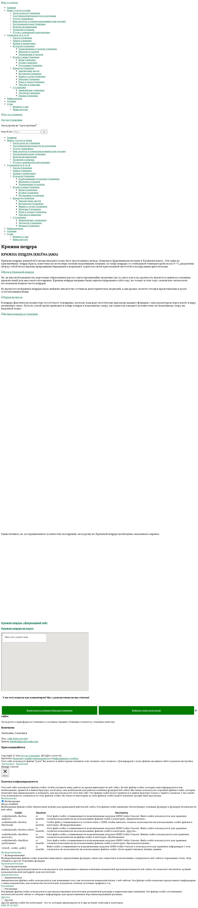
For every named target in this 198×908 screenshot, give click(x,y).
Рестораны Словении (30, 65)
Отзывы (11, 101)
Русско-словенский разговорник (31, 32)
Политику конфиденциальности (31, 758)
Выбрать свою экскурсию (146, 710)
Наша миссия (20, 109)
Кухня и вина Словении (26, 57)
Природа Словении (23, 68)
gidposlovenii (24, 741)
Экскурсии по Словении (26, 13)
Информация (14, 98)
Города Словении (22, 38)
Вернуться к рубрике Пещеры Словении (49, 710)
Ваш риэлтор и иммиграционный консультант (39, 21)
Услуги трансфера (23, 18)
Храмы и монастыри (24, 43)
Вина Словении (27, 60)
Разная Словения (28, 95)
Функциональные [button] (11, 852)
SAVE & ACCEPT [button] (9, 905)
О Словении (19, 87)
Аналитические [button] (10, 874)
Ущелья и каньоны (29, 84)
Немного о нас (21, 106)
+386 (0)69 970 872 (17, 738)
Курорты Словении (23, 46)
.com (35, 741)
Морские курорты (29, 51)
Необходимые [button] (9, 798)
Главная (11, 7)
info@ (13, 741)
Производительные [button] (12, 863)
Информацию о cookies (65, 758)
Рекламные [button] (7, 886)
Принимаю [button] (22, 764)
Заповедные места (29, 71)
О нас (10, 104)
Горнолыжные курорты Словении (38, 49)
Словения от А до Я (18, 35)
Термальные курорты (31, 54)
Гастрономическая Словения (29, 24)
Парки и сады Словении (32, 76)
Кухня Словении (28, 62)
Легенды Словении (29, 93)
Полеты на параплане (25, 27)
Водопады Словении (30, 73)
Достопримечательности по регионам (34, 15)
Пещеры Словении (29, 79)
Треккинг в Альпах (23, 29)
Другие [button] (5, 897)
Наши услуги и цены (18, 10)
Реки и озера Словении (31, 82)
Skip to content (9, 2)
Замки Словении (22, 40)
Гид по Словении (11, 120)
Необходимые (12, 801)
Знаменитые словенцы (31, 90)
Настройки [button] (8, 764)
